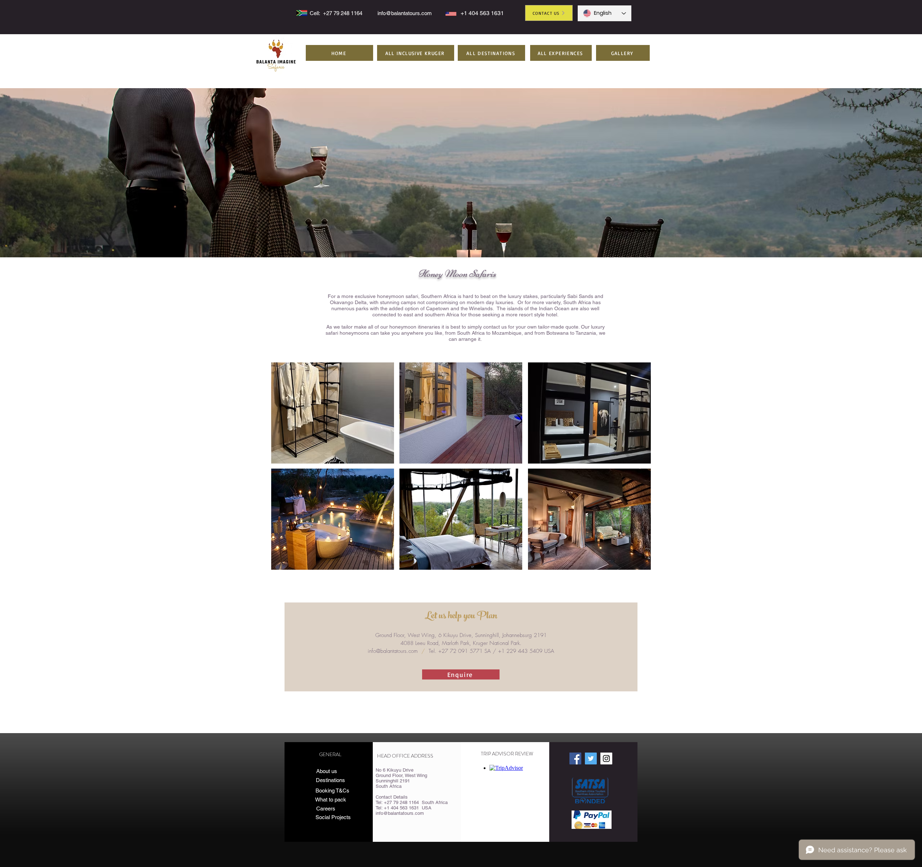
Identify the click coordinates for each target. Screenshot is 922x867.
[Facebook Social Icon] (575, 758)
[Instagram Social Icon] (606, 758)
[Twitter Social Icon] (591, 758)
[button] (415, 53)
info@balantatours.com (404, 13)
